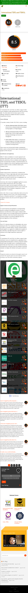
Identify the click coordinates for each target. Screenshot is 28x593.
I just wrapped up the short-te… (8, 439)
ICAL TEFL (10, 308)
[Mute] (21, 545)
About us (10, 591)
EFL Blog (5, 561)
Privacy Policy (16, 591)
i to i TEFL (10, 348)
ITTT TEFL (10, 332)
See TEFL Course (12, 284)
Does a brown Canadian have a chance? (10, 567)
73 (16, 465)
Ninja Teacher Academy (13, 324)
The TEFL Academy (12, 300)
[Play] (5, 545)
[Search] (25, 555)
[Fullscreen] (23, 545)
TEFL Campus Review (13, 292)
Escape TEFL (14, 279)
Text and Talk (11, 364)
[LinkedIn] (15, 589)
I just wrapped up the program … (9, 400)
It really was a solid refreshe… (8, 452)
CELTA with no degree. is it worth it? (9, 575)
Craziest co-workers (5, 571)
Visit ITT (3, 15)
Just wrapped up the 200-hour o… (9, 411)
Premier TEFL (11, 380)
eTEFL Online (11, 387)
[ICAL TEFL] (8, 519)
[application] (14, 541)
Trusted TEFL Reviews (5, 202)
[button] (14, 540)
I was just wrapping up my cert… (9, 423)
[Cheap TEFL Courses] (2, 6)
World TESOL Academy (18, 522)
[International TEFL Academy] (8, 506)
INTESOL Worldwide (13, 372)
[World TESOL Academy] (19, 519)
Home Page (4, 67)
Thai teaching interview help (7, 564)
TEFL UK (10, 356)
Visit (16, 67)
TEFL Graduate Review (13, 316)
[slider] (13, 545)
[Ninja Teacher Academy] (19, 506)
